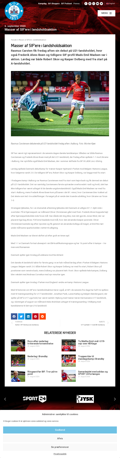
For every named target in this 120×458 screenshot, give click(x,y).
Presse (76, 3)
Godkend (60, 429)
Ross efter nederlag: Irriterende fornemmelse (40, 342)
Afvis (60, 438)
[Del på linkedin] (28, 316)
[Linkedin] (89, 3)
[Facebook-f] (86, 3)
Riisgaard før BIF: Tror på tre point (42, 372)
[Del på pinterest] (35, 316)
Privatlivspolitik (60, 454)
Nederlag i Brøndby (38, 356)
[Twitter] (101, 3)
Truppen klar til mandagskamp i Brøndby (91, 357)
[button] (106, 13)
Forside (14, 40)
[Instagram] (93, 3)
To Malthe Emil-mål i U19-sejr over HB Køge (91, 342)
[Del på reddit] (42, 316)
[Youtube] (97, 3)
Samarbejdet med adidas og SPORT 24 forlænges (93, 372)
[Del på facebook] (14, 316)
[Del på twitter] (21, 316)
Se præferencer (60, 447)
